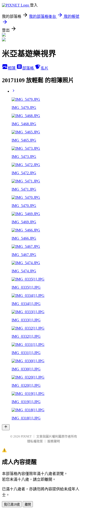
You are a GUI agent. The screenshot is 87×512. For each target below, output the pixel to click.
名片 (44, 68)
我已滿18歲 (12, 504)
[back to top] (6, 427)
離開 (28, 504)
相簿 (12, 68)
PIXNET (26, 436)
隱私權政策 (35, 441)
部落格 (28, 68)
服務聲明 (53, 441)
